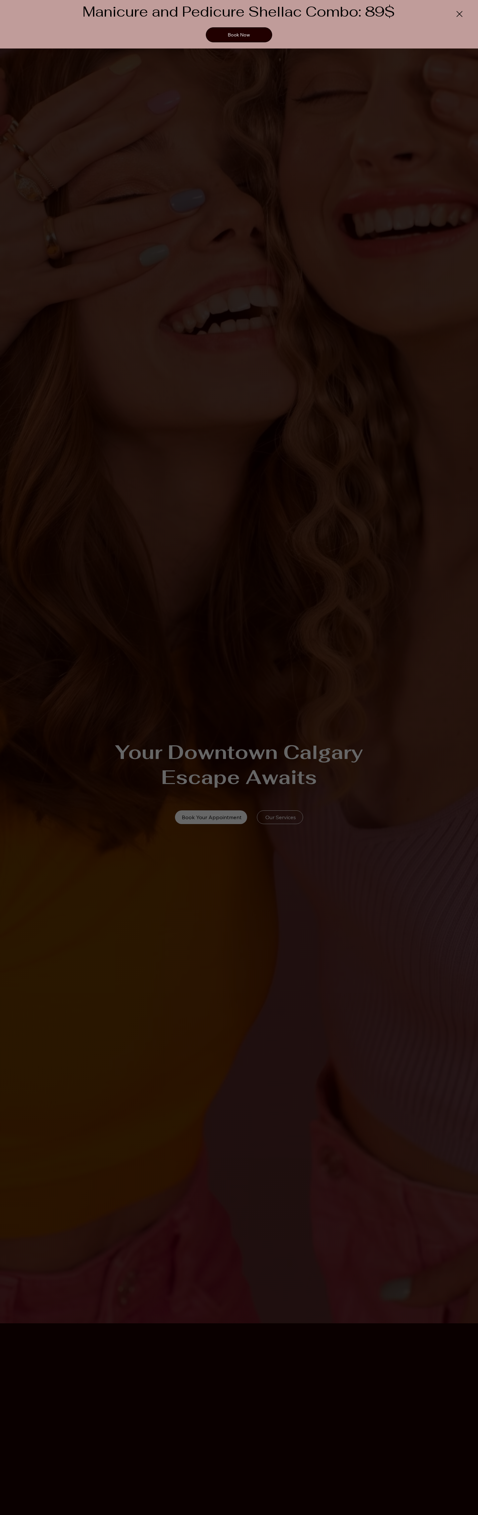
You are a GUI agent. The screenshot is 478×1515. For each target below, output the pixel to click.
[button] (459, 14)
